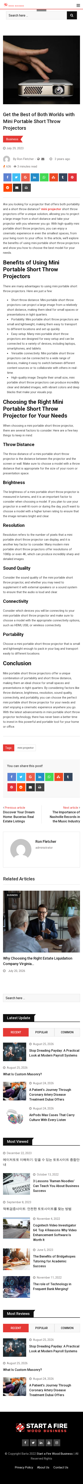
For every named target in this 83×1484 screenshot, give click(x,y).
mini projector (26, 747)
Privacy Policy (24, 1467)
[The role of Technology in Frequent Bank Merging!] (16, 1287)
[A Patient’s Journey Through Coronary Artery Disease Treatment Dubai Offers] (14, 1091)
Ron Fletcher (45, 841)
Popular (41, 1032)
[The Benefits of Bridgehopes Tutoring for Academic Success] (16, 1259)
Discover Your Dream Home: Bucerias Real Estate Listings (19, 816)
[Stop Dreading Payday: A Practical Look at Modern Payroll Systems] (14, 1052)
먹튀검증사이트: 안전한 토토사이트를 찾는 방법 (37, 1209)
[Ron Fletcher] (43, 159)
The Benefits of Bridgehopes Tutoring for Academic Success (54, 1261)
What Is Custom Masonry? (22, 1074)
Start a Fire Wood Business (55, 1454)
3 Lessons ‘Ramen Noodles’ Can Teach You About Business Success (56, 1186)
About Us (43, 1467)
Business (12, 139)
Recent (16, 1032)
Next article (70, 807)
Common (67, 1032)
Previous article (15, 807)
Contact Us (60, 1467)
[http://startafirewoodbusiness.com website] (38, 159)
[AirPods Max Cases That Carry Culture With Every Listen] (14, 1116)
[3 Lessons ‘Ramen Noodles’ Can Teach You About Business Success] (16, 1184)
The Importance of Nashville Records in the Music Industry (65, 816)
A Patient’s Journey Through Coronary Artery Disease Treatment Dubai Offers (50, 1094)
